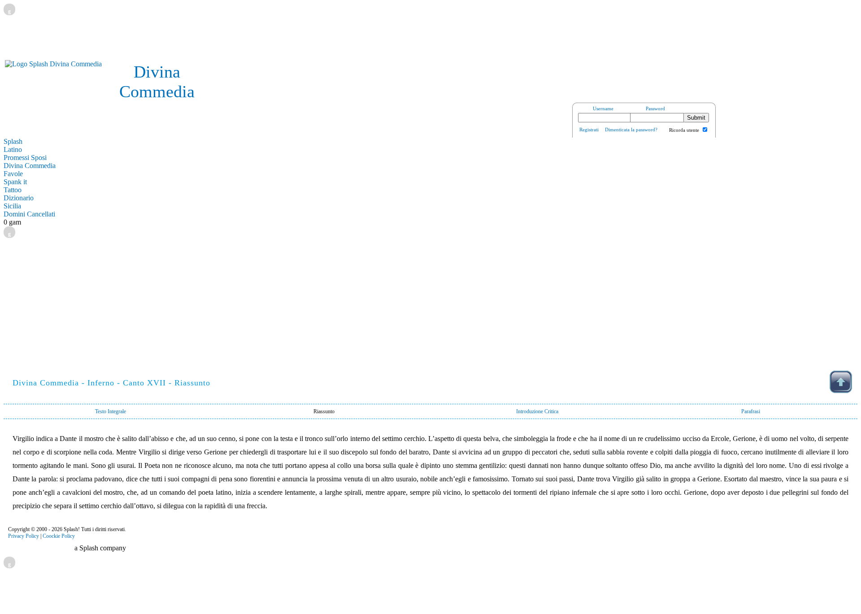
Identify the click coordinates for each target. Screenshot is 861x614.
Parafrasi (750, 411)
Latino (13, 149)
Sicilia (12, 206)
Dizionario (19, 198)
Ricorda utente (684, 130)
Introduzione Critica (537, 411)
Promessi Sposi (25, 157)
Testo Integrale (110, 411)
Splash (13, 141)
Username (603, 108)
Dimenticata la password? (631, 129)
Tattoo (13, 190)
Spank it (15, 182)
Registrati (589, 129)
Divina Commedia (30, 165)
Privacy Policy (23, 536)
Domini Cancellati (29, 214)
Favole (13, 173)
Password (655, 108)
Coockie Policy (59, 536)
